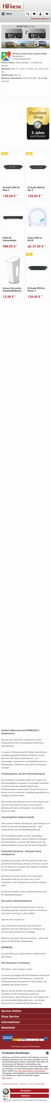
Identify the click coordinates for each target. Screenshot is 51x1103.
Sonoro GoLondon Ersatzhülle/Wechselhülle (13, 289)
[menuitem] (6, 13)
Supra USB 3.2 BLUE (35, 239)
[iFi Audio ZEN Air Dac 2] (38, 167)
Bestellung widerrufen (40, 18)
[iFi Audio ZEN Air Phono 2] (38, 268)
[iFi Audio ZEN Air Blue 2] (13, 167)
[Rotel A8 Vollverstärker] (13, 217)
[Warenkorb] (46, 13)
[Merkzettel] (34, 13)
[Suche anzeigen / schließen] (27, 13)
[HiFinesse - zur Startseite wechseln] (12, 3)
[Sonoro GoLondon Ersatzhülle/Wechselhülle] (13, 268)
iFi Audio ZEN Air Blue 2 (11, 188)
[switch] (5, 1099)
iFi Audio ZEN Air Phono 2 (36, 289)
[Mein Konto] (40, 13)
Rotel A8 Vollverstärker (9, 239)
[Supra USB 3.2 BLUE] (38, 217)
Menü (9, 13)
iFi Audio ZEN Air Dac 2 (36, 188)
